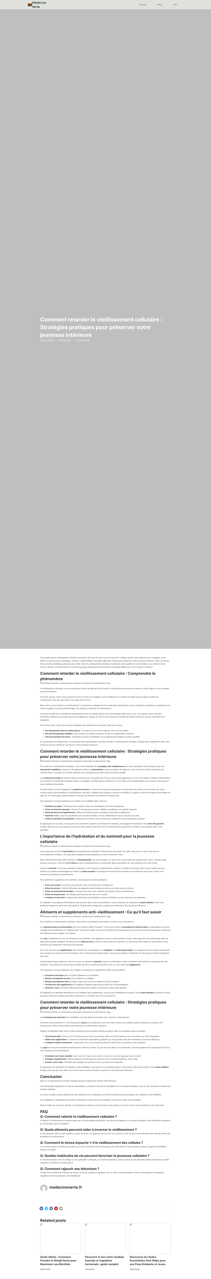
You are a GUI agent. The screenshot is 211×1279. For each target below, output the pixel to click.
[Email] (61, 1208)
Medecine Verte (39, 4)
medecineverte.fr (65, 1187)
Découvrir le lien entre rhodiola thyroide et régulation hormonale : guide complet (104, 1260)
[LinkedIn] (51, 1208)
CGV (175, 4)
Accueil (142, 4)
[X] (46, 1208)
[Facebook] (41, 1208)
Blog (160, 4)
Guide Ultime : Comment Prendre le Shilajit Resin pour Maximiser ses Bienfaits (58, 1260)
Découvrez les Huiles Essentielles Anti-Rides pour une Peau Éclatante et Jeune (148, 1260)
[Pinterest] (56, 1208)
